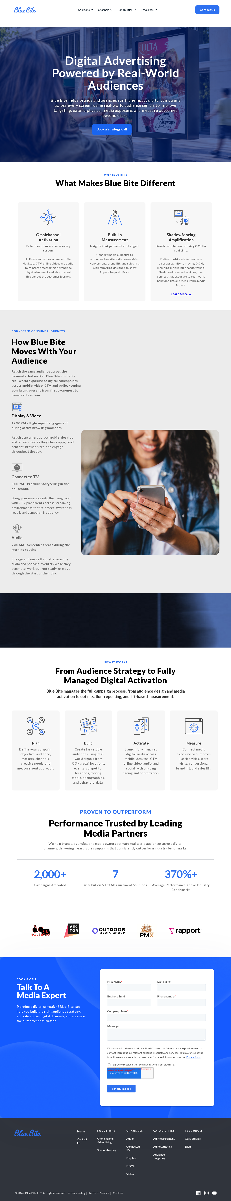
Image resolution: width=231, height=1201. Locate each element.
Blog (188, 1146)
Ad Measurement (164, 1138)
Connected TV (133, 1148)
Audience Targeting (159, 1156)
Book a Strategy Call (112, 129)
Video (130, 1174)
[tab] (45, 427)
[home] (25, 9)
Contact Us (207, 9)
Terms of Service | (100, 1193)
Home (81, 1131)
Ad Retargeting (162, 1146)
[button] (85, 10)
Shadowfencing (106, 1150)
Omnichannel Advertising (105, 1140)
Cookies (118, 1193)
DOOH (131, 1166)
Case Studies (193, 1138)
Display (131, 1158)
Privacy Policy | (77, 1193)
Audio (130, 1138)
